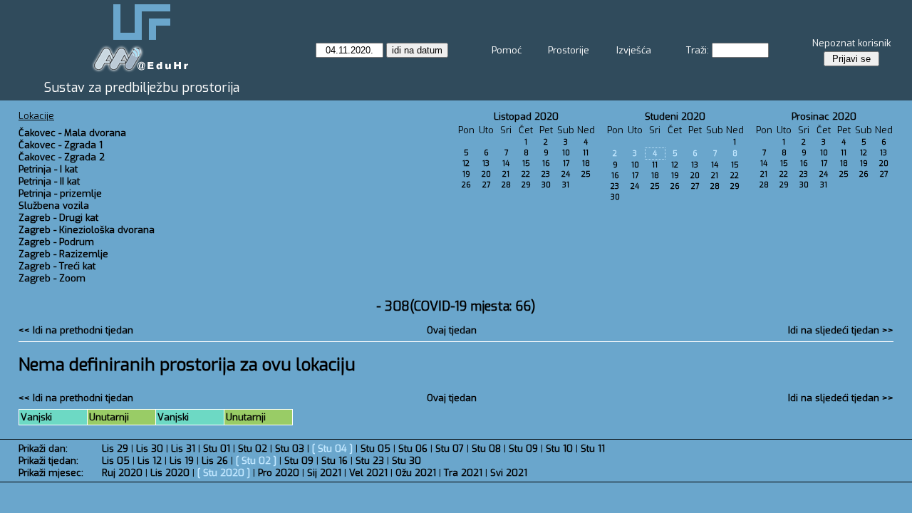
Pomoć (507, 50)
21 (505, 174)
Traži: (697, 50)
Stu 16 (334, 461)
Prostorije (568, 50)
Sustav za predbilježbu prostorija (141, 87)
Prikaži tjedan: (48, 461)
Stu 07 (449, 448)
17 (566, 163)
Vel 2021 (368, 473)
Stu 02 (252, 448)
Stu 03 (289, 448)
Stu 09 (523, 448)
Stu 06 (413, 448)
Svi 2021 (508, 473)
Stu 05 (375, 448)
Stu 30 (406, 461)
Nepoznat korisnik (851, 43)
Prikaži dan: (43, 448)
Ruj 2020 (122, 473)
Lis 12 (150, 461)
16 (546, 163)
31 (565, 185)
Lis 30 (149, 448)
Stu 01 (216, 448)
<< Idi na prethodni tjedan (76, 330)
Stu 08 (486, 448)
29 (526, 185)
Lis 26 (215, 461)
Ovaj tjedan (452, 330)
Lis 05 (116, 461)
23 (546, 174)
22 (526, 174)
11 (586, 152)
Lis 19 (182, 461)
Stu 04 (332, 448)
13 (485, 163)
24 (565, 174)
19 (466, 174)
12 (466, 163)
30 (546, 185)
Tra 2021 (463, 473)
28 (506, 185)
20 (486, 174)
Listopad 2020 (526, 116)
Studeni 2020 (675, 116)
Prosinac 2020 (824, 116)
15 (526, 163)
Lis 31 (183, 448)
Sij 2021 (324, 473)
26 (466, 185)
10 (566, 152)
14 (505, 163)
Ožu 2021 (415, 473)
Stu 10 (559, 448)
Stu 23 (370, 461)
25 (586, 174)
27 (486, 185)
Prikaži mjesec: (51, 473)
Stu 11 (593, 448)
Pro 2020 (278, 473)
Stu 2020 (223, 473)
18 (586, 163)
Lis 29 (115, 448)
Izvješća (633, 50)
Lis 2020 (170, 473)
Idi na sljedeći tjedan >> (840, 330)
